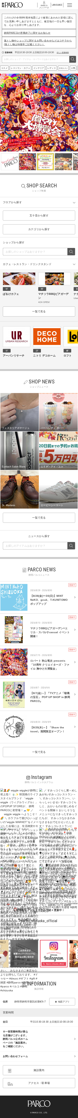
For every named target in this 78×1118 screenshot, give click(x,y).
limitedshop (18, 68)
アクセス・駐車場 (39, 1082)
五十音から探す (39, 215)
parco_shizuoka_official (39, 921)
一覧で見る (39, 311)
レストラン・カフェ (60, 68)
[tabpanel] (39, 112)
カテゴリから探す (39, 229)
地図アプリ (63, 1001)
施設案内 (39, 1070)
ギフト (6, 68)
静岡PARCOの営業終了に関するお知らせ (27, 32)
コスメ (44, 68)
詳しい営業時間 (63, 53)
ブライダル (32, 68)
